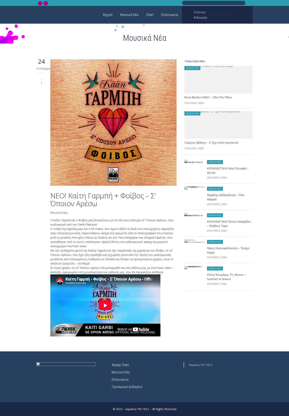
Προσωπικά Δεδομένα (127, 387)
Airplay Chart (120, 365)
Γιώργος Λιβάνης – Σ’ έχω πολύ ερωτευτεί (211, 142)
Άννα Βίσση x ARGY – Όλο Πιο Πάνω (208, 97)
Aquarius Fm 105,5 (200, 365)
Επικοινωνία (120, 379)
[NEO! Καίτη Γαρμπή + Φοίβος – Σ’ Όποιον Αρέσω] (113, 123)
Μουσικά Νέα (59, 212)
